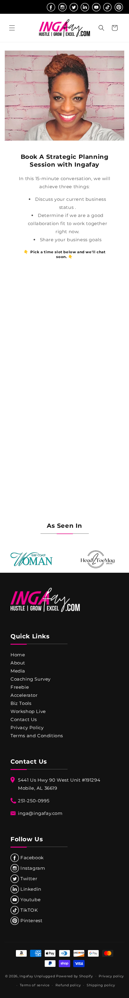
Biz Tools (20, 703)
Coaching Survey (30, 679)
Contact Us (23, 719)
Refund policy (68, 985)
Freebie (19, 687)
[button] (12, 27)
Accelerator (24, 695)
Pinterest (31, 920)
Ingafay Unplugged (37, 976)
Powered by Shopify (74, 976)
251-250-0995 (33, 800)
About (17, 663)
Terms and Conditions (36, 735)
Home (17, 655)
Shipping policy (101, 985)
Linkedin (30, 889)
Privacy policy (111, 976)
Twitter (28, 878)
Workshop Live (28, 711)
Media (17, 671)
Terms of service (35, 985)
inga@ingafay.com (40, 813)
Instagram (32, 868)
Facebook (32, 857)
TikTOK (29, 910)
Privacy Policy (27, 727)
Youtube (30, 899)
